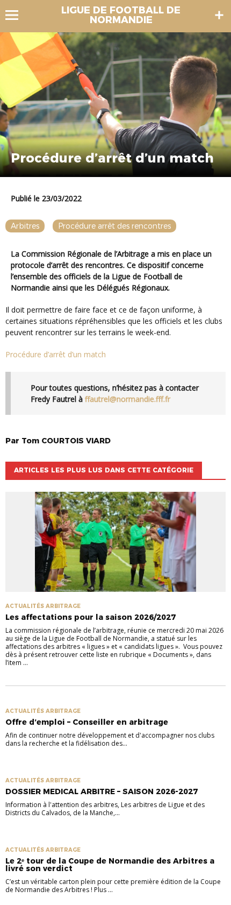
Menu (16, 15)
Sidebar (219, 15)
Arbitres (25, 226)
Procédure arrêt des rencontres (114, 226)
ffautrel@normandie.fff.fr (127, 399)
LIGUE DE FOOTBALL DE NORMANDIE (121, 15)
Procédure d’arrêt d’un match (55, 354)
